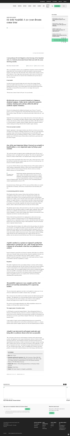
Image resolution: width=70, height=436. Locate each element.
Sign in (64, 6)
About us (44, 425)
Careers (39, 6)
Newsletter (36, 427)
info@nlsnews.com (62, 428)
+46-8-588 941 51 (62, 429)
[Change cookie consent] (68, 434)
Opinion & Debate (47, 6)
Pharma (14, 6)
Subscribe (57, 6)
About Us (60, 1)
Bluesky (52, 425)
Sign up (27, 409)
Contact (65, 1)
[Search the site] (52, 6)
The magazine (36, 424)
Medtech (19, 6)
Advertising (49, 1)
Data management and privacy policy (15, 433)
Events (34, 6)
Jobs (44, 6)
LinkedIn (52, 424)
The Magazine (42, 1)
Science (29, 6)
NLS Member (55, 1)
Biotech (24, 6)
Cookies (5, 433)
